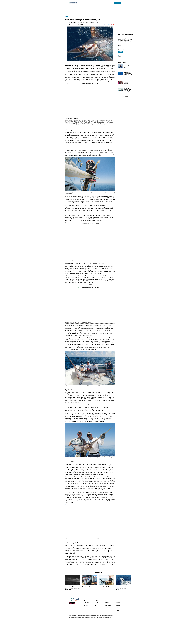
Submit (120, 51)
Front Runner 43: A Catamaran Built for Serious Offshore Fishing (123, 588)
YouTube (96, 605)
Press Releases (118, 602)
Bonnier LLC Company (81, 617)
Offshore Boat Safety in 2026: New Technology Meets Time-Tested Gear (72, 588)
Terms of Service (123, 49)
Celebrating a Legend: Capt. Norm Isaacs (128, 66)
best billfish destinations (72, 568)
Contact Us (118, 608)
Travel (66, 16)
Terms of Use (118, 605)
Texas (84, 568)
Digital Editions (108, 605)
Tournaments (86, 602)
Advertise (117, 600)
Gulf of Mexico (94, 135)
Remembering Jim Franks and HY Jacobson (128, 82)
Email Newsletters (98, 600)
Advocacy (86, 605)
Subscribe (107, 602)
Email (119, 45)
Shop (106, 600)
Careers (117, 610)
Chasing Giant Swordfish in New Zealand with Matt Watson (128, 74)
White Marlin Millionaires (88, 586)
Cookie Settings (72, 603)
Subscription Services (109, 607)
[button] (117, 3)
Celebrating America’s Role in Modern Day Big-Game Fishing (127, 90)
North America (80, 568)
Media (85, 600)
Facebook (96, 602)
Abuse (117, 607)
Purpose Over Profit (104, 586)
